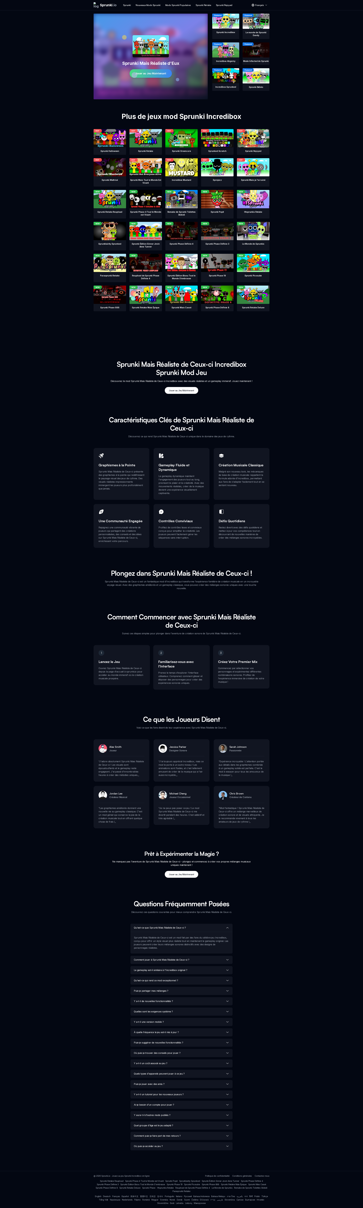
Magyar (154, 1199)
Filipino (137, 1199)
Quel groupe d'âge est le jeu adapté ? (153, 1125)
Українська (115, 1199)
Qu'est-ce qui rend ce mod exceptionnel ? (156, 980)
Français (116, 1196)
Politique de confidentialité (217, 1176)
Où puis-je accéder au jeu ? (148, 1146)
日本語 (153, 1196)
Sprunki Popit (171, 1181)
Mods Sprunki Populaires (178, 5)
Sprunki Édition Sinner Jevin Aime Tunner (220, 1181)
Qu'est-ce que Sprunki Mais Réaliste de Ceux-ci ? (160, 927)
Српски (240, 1199)
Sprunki (127, 5)
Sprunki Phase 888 (210, 1184)
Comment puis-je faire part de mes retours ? (157, 1135)
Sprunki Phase (148, 1188)
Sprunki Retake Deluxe (130, 1188)
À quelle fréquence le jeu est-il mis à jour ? (156, 1032)
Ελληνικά (204, 1199)
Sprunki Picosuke (192, 1184)
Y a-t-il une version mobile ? (149, 1021)
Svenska (164, 1199)
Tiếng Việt (103, 1199)
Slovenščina (162, 1203)
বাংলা (246, 1196)
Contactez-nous (262, 1176)
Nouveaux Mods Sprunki (148, 5)
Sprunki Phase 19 (174, 1184)
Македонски (200, 1203)
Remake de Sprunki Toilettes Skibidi (250, 1188)
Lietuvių (188, 1203)
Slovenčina (230, 1199)
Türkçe (264, 1196)
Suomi (187, 1199)
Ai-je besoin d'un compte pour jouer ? (154, 1104)
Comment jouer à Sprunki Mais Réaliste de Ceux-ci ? (161, 959)
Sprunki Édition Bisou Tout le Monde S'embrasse (142, 1184)
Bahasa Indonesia (201, 1196)
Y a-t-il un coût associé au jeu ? (150, 1063)
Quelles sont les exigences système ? (153, 1011)
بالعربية (240, 1196)
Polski (257, 1196)
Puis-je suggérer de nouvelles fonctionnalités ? (158, 1042)
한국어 (160, 1196)
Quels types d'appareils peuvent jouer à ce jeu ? (159, 1073)
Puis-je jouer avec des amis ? (149, 1084)
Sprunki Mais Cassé (257, 1184)
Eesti (172, 1203)
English (98, 1196)
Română (146, 1199)
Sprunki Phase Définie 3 (108, 1184)
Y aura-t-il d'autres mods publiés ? (152, 1115)
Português (169, 1196)
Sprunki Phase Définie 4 (252, 1181)
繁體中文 (144, 1196)
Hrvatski (260, 1199)
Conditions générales (242, 1176)
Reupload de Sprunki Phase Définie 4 (192, 1188)
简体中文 (134, 1196)
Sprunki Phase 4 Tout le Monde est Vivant (144, 1181)
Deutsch (107, 1196)
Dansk (179, 1199)
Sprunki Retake (203, 5)
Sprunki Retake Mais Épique (234, 1184)
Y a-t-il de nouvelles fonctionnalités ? (153, 1001)
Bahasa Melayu (218, 1196)
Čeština (194, 1199)
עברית (212, 1199)
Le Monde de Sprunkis (222, 1188)
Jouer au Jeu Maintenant (150, 73)
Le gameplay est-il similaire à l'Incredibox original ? (160, 970)
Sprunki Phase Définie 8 (107, 1188)
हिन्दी (251, 1196)
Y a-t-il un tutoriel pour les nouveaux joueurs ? (159, 1094)
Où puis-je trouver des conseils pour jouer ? (157, 1053)
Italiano (179, 1196)
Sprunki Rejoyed (224, 5)
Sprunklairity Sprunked (189, 1181)
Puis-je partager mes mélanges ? (151, 990)
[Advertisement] (181, 331)
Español (125, 1196)
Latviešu (179, 1203)
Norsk (172, 1199)
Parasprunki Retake (181, 1191)
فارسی (220, 1199)
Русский (188, 1196)
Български (250, 1199)
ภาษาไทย (231, 1196)
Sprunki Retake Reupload (111, 1181)
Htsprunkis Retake (165, 1188)
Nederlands (127, 1199)
